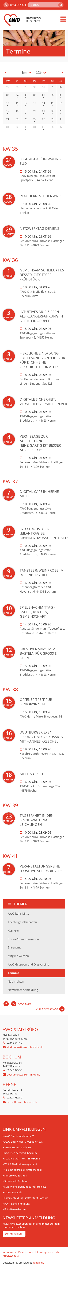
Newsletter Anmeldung (23, 990)
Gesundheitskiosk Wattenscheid (23, 1169)
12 (25, 103)
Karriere (13, 931)
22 (52, 111)
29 (52, 119)
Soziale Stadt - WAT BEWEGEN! (22, 1158)
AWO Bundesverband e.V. (19, 1136)
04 (17, 95)
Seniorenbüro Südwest (17, 1147)
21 (43, 111)
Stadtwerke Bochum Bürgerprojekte (25, 1186)
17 (7, 111)
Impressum (9, 1252)
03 (25, 127)
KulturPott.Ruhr (13, 1192)
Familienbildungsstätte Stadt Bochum (26, 1198)
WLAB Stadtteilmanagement (20, 1164)
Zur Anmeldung (14, 1233)
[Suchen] (60, 4)
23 (60, 111)
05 (25, 95)
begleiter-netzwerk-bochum (20, 1153)
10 (7, 103)
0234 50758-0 (18, 5)
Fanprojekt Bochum (15, 1175)
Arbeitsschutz (11, 1255)
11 (17, 103)
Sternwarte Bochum (16, 1181)
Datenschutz (25, 1252)
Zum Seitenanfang (47, 1009)
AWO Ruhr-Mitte (18, 913)
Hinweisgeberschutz (47, 1252)
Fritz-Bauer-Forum (15, 1209)
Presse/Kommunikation (23, 939)
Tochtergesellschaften (22, 922)
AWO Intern (24, 1003)
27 (34, 119)
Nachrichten (16, 981)
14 (43, 103)
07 (43, 95)
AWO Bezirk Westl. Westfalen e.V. (23, 1141)
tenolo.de (38, 1262)
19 (25, 111)
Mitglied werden (18, 956)
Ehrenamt (14, 947)
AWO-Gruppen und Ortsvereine (28, 964)
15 (52, 103)
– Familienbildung (17, 1203)
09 (60, 95)
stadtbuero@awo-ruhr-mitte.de (25, 1047)
